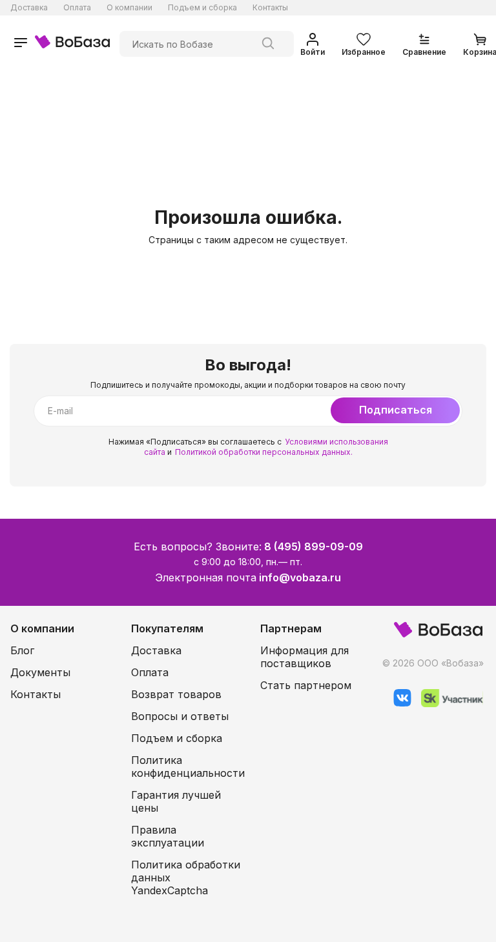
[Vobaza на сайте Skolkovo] (447, 703)
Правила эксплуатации (167, 836)
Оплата (77, 7)
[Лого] (72, 43)
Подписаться (395, 409)
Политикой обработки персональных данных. (264, 452)
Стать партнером (305, 685)
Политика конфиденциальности (188, 766)
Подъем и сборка (202, 7)
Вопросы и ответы (180, 716)
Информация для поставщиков (304, 657)
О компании (129, 7)
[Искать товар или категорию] (268, 44)
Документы (40, 672)
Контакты (270, 7)
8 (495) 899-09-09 (313, 546)
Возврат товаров (176, 694)
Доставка (29, 7)
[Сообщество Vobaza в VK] (397, 703)
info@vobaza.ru (300, 577)
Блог (22, 650)
